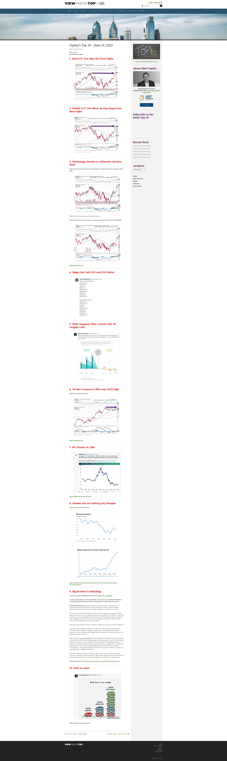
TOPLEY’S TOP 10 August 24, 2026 (141, 145)
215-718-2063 (155, 3)
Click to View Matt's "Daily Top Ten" (146, 61)
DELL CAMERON (107, 595)
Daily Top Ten (138, 178)
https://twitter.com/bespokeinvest (80, 496)
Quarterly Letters (106, 11)
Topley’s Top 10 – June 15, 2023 (76, 733)
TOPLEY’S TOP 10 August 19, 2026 (141, 154)
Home (69, 11)
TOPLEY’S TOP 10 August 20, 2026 (142, 151)
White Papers (120, 11)
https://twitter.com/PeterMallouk (79, 723)
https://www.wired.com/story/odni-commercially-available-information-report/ (94, 661)
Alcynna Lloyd (73, 507)
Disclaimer (137, 186)
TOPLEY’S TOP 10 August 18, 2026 (141, 157)
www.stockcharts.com (76, 265)
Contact (83, 11)
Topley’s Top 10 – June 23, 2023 (117, 733)
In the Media (92, 11)
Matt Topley (79, 54)
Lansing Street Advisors (136, 11)
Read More (146, 105)
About (76, 11)
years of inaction (85, 638)
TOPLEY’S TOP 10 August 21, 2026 (141, 148)
